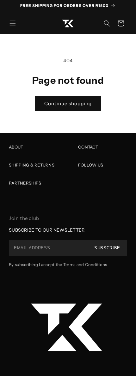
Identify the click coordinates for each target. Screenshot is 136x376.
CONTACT (88, 146)
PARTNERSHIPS (25, 182)
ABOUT (16, 146)
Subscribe (107, 248)
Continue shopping (68, 103)
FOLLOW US (90, 164)
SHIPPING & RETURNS (31, 164)
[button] (13, 23)
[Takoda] (68, 326)
